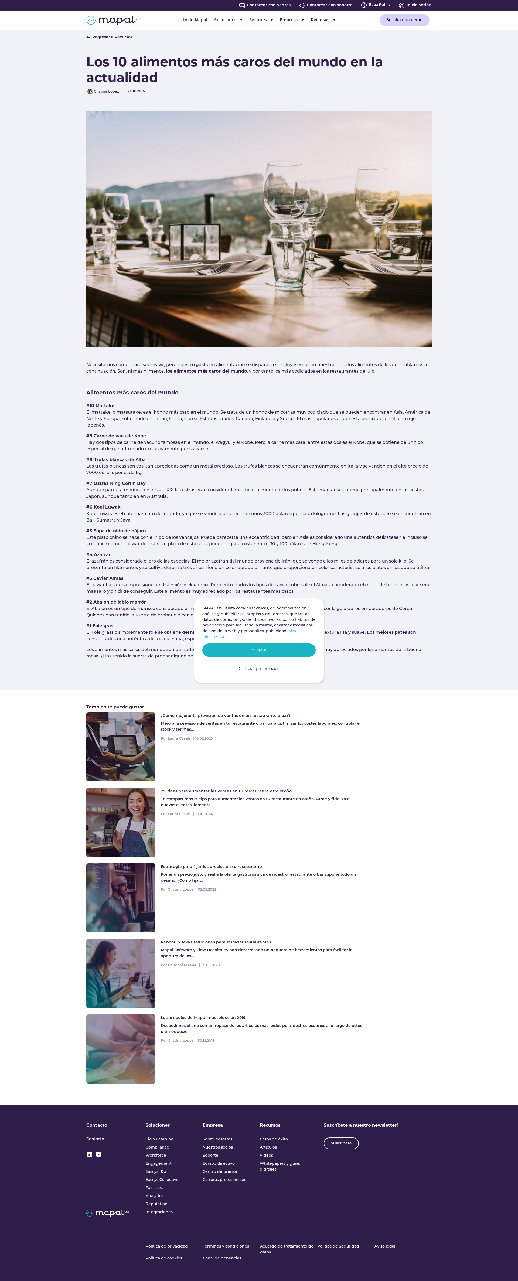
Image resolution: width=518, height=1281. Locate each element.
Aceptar (259, 650)
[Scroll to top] (506, 1269)
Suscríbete (341, 1144)
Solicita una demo (404, 20)
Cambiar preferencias (259, 669)
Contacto (96, 1125)
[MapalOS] (113, 20)
